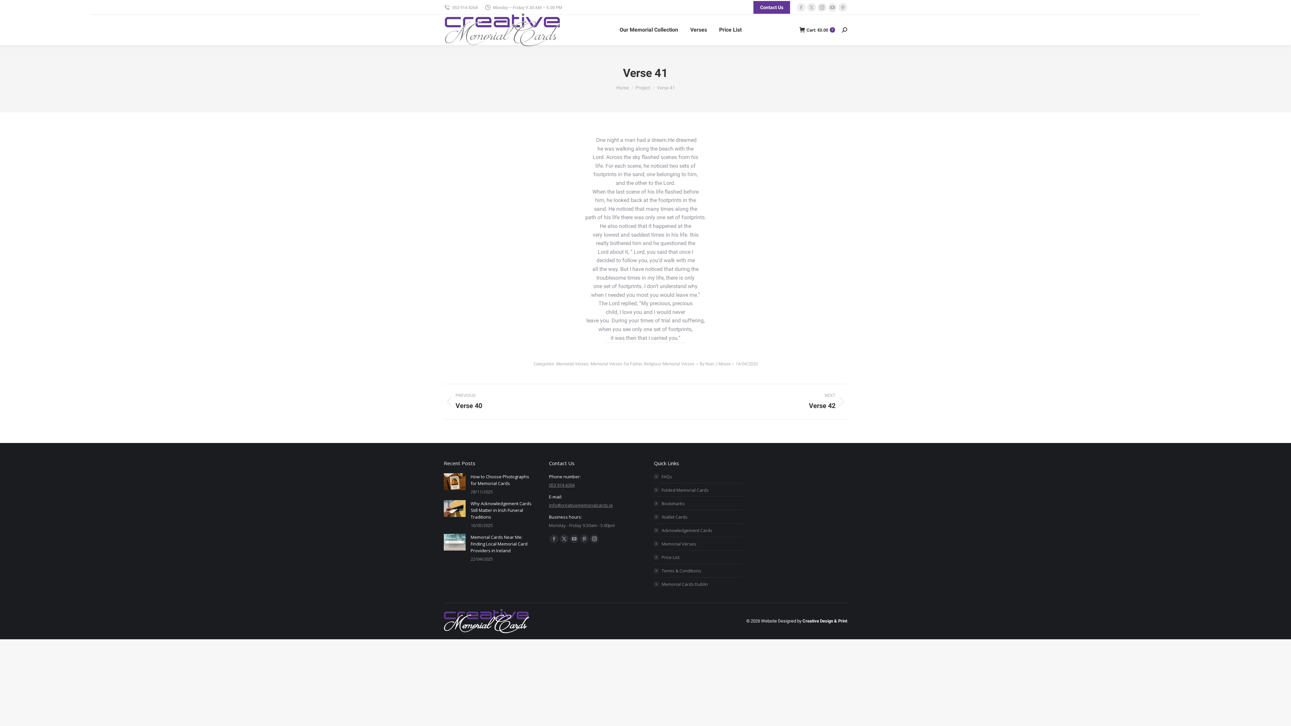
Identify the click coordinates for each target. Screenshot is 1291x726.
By (715, 363)
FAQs (667, 477)
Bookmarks (673, 503)
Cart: (820, 30)
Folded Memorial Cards (685, 490)
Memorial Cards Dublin (685, 584)
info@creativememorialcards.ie (581, 505)
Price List (670, 557)
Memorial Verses (572, 363)
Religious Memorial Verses (669, 363)
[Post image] (455, 481)
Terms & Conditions (681, 571)
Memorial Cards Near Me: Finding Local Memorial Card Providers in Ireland (499, 544)
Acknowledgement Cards (687, 530)
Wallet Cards (675, 517)
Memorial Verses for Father (616, 363)
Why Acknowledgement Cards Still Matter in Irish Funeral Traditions (501, 510)
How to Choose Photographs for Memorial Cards (500, 480)
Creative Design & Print (825, 620)
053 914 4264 (465, 7)
